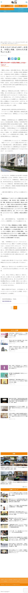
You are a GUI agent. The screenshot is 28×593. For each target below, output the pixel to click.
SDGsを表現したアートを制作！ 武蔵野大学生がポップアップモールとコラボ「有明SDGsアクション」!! (18, 551)
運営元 (18, 581)
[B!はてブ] (15, 59)
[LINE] (19, 59)
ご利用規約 (5, 581)
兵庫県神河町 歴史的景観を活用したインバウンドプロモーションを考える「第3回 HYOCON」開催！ (18, 381)
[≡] (14, 2)
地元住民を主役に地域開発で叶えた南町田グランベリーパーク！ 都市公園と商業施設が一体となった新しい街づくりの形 (18, 538)
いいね (9, 59)
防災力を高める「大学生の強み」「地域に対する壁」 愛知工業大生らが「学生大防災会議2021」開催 (18, 545)
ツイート (12, 59)
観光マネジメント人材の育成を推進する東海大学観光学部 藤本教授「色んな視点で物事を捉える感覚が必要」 (18, 500)
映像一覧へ (25, 486)
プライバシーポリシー (12, 581)
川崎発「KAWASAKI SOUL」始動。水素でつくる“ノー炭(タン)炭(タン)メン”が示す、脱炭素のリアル (18, 348)
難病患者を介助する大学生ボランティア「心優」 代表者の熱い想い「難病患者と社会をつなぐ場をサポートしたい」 (18, 519)
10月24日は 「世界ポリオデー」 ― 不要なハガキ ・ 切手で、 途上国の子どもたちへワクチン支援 (18, 334)
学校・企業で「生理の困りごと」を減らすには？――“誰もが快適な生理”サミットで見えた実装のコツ (18, 367)
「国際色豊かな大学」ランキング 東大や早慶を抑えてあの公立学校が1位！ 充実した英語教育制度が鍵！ (18, 526)
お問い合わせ (20, 579)
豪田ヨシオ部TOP (4, 42)
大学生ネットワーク (7, 11)
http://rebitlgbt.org (6, 301)
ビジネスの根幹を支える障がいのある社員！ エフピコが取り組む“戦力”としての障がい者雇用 (18, 494)
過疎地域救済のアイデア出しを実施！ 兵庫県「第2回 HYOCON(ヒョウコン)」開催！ (18, 408)
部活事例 (10, 579)
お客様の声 (15, 579)
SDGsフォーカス (11, 42)
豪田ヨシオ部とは (4, 579)
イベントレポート (21, 11)
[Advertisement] (14, 26)
